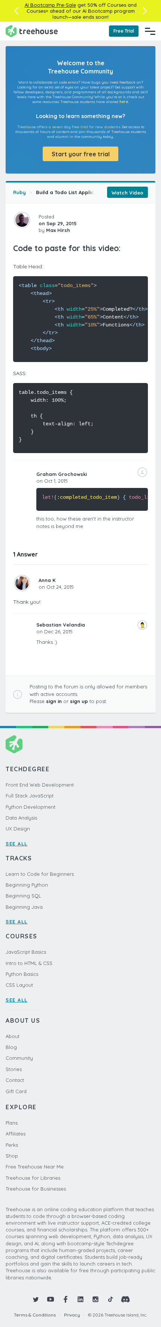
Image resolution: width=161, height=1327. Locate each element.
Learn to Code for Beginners (40, 874)
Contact (15, 1080)
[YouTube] (50, 1299)
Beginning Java (24, 907)
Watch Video (127, 193)
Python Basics (22, 974)
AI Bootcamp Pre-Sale (50, 5)
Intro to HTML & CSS (29, 963)
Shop (12, 1156)
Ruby (19, 192)
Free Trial (123, 31)
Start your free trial (81, 154)
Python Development (30, 807)
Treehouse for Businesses (36, 1189)
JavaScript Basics (26, 952)
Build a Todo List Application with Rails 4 (86, 192)
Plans (12, 1123)
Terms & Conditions (35, 1315)
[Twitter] (35, 1299)
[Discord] (125, 1299)
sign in (54, 701)
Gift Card (16, 1091)
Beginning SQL (23, 896)
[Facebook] (65, 1299)
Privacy (72, 1315)
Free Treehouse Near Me (35, 1167)
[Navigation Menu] (150, 31)
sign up (79, 701)
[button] (16, 11)
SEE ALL (17, 844)
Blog (11, 1047)
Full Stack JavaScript (30, 796)
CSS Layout (19, 985)
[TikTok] (110, 1299)
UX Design (18, 829)
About (12, 1036)
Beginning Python (27, 885)
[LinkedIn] (80, 1299)
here (123, 101)
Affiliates (15, 1134)
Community (19, 1058)
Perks (12, 1145)
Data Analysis (21, 818)
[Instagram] (95, 1299)
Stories (14, 1069)
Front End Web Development (40, 785)
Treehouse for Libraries (33, 1178)
